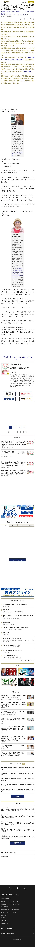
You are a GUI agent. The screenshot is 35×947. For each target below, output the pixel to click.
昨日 (13, 525)
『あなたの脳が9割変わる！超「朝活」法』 (17, 153)
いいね (30, 525)
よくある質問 (4, 915)
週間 (21, 525)
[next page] (24, 427)
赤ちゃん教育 (15, 364)
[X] (10, 888)
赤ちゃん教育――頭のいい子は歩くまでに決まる (16, 15)
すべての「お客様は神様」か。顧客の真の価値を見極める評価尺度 (17, 785)
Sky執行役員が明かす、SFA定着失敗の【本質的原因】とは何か (17, 790)
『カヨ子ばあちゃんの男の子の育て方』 (17, 272)
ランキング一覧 (17, 560)
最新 (5, 525)
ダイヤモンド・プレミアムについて (9, 901)
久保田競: (11, 11)
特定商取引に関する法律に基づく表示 (10, 909)
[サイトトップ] (6, 2)
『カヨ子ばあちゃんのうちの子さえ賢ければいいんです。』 (17, 275)
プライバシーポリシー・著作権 (8, 912)
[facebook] (17, 888)
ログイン (24, 2)
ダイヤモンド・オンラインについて (10, 894)
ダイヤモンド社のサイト (7, 928)
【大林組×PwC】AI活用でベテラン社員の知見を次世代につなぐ (17, 774)
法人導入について (5, 923)
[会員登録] (31, 2)
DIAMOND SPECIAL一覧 (8, 853)
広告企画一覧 (4, 856)
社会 (2, 15)
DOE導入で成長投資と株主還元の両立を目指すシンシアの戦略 (17, 768)
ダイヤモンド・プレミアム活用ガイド (10, 904)
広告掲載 (3, 918)
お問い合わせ (4, 920)
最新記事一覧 (17, 843)
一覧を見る (17, 796)
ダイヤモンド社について (7, 934)
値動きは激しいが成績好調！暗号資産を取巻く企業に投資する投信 (17, 779)
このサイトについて (6, 898)
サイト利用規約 (4, 907)
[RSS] (25, 888)
